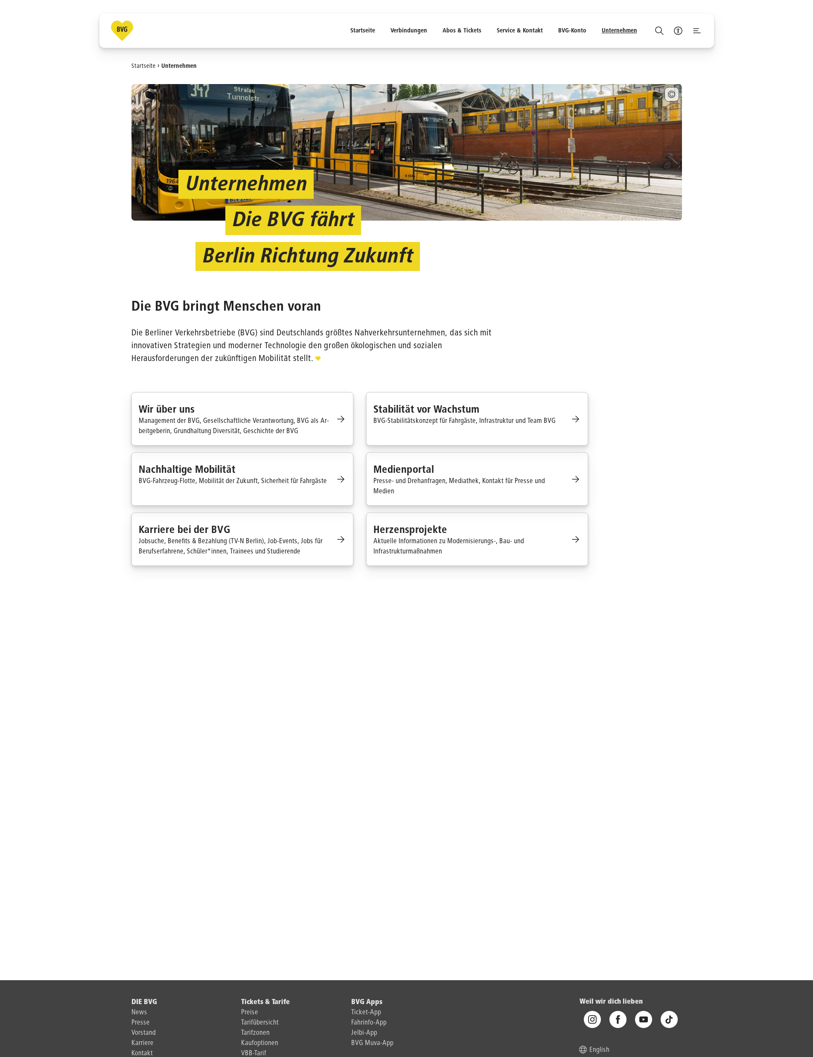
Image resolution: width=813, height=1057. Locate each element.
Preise (249, 1012)
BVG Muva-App (372, 1043)
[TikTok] (669, 1019)
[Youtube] (643, 1019)
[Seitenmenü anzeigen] (697, 31)
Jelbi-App (364, 1033)
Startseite (143, 66)
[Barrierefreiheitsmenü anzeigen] (678, 31)
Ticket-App (366, 1012)
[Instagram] (592, 1019)
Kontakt (142, 1053)
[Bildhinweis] (672, 94)
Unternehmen (179, 66)
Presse (140, 1022)
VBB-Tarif (253, 1053)
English (599, 1050)
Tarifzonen (255, 1033)
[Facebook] (618, 1019)
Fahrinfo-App (369, 1022)
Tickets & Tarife (265, 1002)
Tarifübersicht (260, 1022)
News (139, 1012)
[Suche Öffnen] (659, 31)
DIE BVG (144, 1002)
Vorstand (143, 1033)
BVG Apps (366, 1002)
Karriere (142, 1043)
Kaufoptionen (259, 1043)
